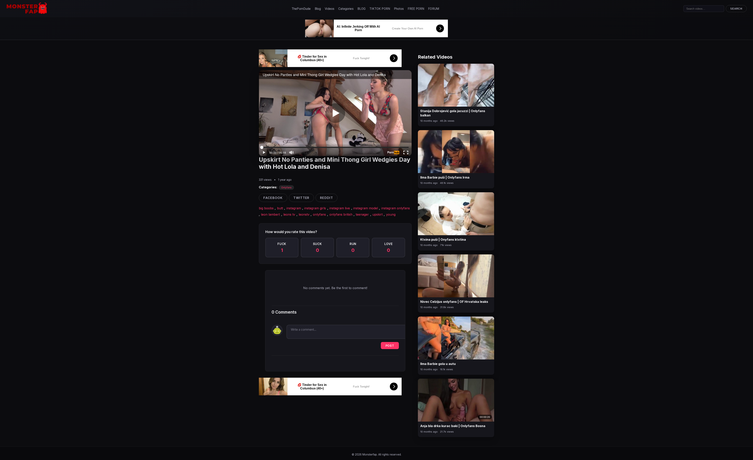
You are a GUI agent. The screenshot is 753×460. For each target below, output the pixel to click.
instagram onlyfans (395, 208)
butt (280, 208)
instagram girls (315, 208)
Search (736, 8)
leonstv (304, 214)
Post (390, 345)
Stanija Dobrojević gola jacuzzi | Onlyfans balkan (452, 113)
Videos (329, 9)
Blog (318, 9)
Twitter (301, 198)
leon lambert (270, 214)
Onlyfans (286, 187)
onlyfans (319, 214)
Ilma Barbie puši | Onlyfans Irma (444, 177)
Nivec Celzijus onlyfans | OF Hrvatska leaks (454, 302)
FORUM (433, 9)
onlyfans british (340, 214)
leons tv (289, 214)
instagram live (339, 208)
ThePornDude (301, 9)
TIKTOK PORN (379, 9)
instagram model (365, 208)
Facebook (273, 198)
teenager (362, 214)
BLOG (361, 9)
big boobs (266, 208)
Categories (346, 9)
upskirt (377, 214)
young (391, 214)
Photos (399, 9)
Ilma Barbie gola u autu (438, 364)
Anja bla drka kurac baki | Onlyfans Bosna (452, 426)
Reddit (326, 198)
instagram (293, 208)
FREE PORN (416, 9)
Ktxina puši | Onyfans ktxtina (443, 239)
